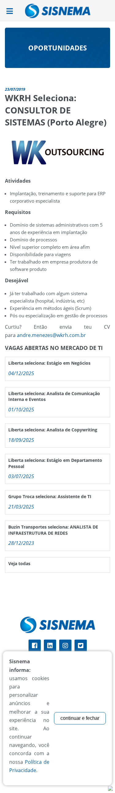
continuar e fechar (79, 718)
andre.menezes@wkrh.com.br (51, 335)
